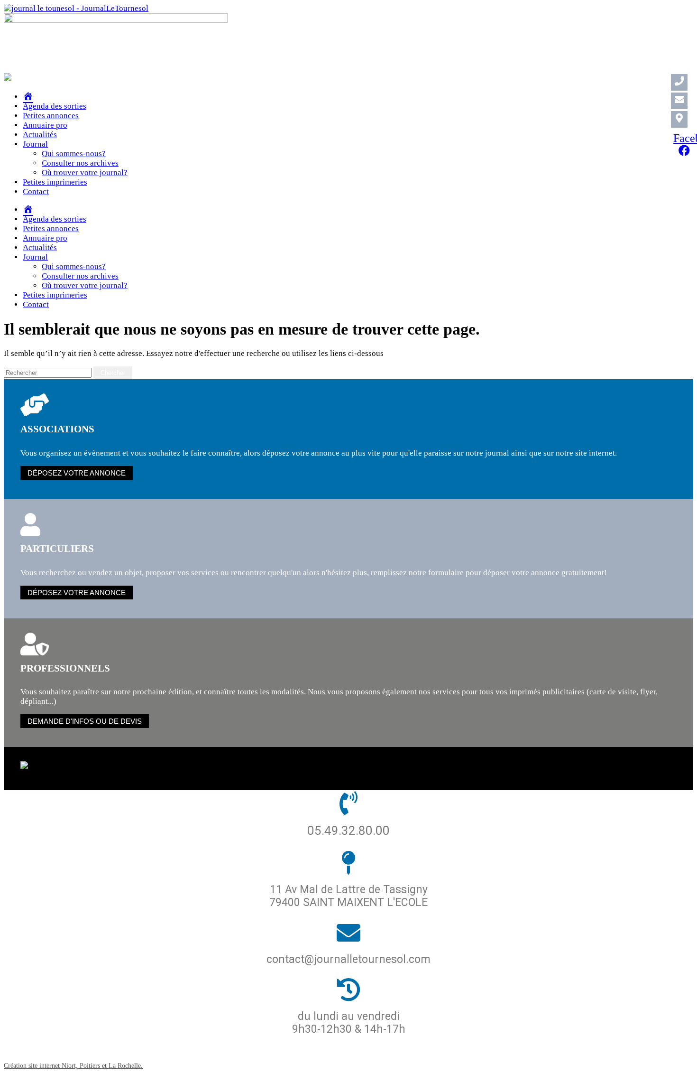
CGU (441, 1050)
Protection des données (289, 1050)
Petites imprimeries (55, 182)
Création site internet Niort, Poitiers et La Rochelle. (73, 1065)
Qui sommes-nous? (74, 153)
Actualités (40, 134)
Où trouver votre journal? (85, 172)
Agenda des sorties (54, 106)
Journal (35, 144)
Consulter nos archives (80, 163)
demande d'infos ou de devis (85, 721)
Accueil (212, 1050)
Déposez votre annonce (77, 473)
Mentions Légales (387, 1050)
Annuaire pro (45, 125)
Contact (36, 191)
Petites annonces (51, 115)
